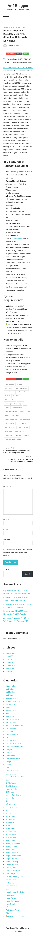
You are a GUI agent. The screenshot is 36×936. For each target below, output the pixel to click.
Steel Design (10, 874)
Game (8, 780)
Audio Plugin (10, 716)
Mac (7, 810)
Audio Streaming (9, 392)
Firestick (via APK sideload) (13, 404)
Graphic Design (11, 786)
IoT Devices (10, 804)
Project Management (13, 856)
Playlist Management (11, 419)
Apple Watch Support (21, 388)
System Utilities (12, 880)
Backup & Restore (12, 719)
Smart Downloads (20, 431)
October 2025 (11, 665)
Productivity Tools (12, 853)
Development (11, 756)
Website (6, 539)
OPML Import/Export (11, 411)
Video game (10, 895)
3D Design (10, 689)
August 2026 (10, 653)
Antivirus (9, 713)
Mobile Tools (10, 819)
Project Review (11, 859)
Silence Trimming (23, 427)
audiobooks (18, 238)
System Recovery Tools (15, 877)
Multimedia (10, 822)
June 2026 (9, 659)
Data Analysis (11, 741)
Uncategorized (11, 886)
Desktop (9, 753)
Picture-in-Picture (25, 411)
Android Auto (8, 388)
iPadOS (7, 407)
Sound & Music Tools (13, 871)
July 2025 (9, 671)
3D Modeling (10, 692)
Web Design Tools (12, 910)
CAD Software (11, 728)
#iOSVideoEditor (9, 384)
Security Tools (11, 868)
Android (19, 384)
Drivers (8, 765)
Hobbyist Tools (11, 789)
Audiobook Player (22, 392)
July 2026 (9, 656)
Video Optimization (13, 901)
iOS (25, 404)
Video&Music (11, 904)
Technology (10, 883)
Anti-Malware (11, 710)
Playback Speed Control (12, 415)
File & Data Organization (15, 777)
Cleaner (9, 738)
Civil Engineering (12, 735)
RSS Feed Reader (10, 427)
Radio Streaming (21, 423)
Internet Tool (10, 798)
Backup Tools (11, 722)
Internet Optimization (13, 795)
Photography (10, 840)
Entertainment (11, 774)
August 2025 (10, 668)
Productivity (10, 850)
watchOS (18, 435)
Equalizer (20, 400)
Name (6, 520)
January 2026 (11, 662)
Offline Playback (17, 407)
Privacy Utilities (12, 847)
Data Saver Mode (10, 400)
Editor (8, 768)
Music (8, 825)
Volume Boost (9, 435)
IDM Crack (10, 792)
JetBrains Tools (11, 807)
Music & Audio (20, 27)
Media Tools (10, 816)
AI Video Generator (13, 701)
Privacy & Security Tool (14, 844)
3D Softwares (11, 698)
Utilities (8, 889)
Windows (9, 913)
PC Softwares (11, 834)
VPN (7, 907)
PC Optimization (12, 831)
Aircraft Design (11, 704)
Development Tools (13, 759)
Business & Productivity (15, 725)
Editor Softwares (12, 771)
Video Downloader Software (16, 892)
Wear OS (26, 435)
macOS (8, 813)
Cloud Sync (16, 396)
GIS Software (11, 783)
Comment (7, 487)
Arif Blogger (18, 6)
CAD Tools (10, 731)
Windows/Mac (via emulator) (13, 439)
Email (6, 529)
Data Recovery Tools (13, 744)
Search (6, 570)
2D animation (11, 686)
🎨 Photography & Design (15, 916)
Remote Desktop (12, 862)
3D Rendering (11, 695)
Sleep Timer (8, 431)
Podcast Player (9, 423)
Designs (9, 750)
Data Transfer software (14, 747)
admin (18, 46)
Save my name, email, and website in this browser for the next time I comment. (17, 552)
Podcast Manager (25, 419)
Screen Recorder (12, 865)
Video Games (11, 898)
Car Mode (7, 396)
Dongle (8, 762)
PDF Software (11, 837)
